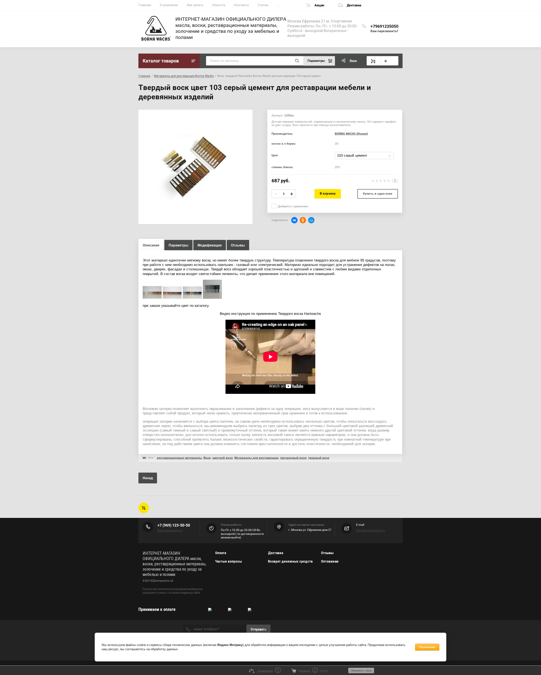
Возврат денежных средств (290, 561)
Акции (319, 5)
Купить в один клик (377, 193)
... (278, 5)
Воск (207, 457)
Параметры (178, 245)
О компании (169, 5)
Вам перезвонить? (384, 31)
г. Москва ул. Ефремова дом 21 (310, 529)
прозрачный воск (293, 457)
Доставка (354, 5)
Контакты (241, 5)
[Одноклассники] (303, 220)
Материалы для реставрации (256, 457)
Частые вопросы (228, 561)
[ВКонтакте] (294, 220)
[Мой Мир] (311, 220)
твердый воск (318, 457)
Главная (144, 5)
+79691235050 (384, 26)
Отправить (258, 629)
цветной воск (222, 457)
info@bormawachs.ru (370, 530)
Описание (151, 245)
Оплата (220, 553)
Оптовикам (329, 561)
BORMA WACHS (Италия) (351, 133)
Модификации (210, 245)
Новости (218, 5)
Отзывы (327, 553)
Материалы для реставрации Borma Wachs (184, 75)
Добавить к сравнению (293, 206)
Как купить (195, 5)
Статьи (263, 5)
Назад (148, 478)
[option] (195, 167)
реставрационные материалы (179, 457)
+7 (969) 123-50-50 (173, 525)
